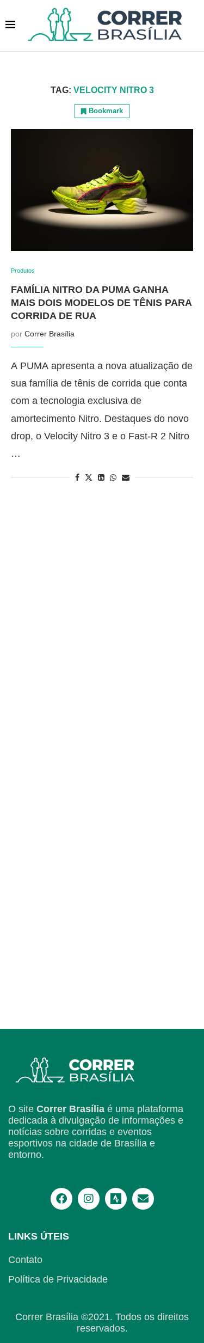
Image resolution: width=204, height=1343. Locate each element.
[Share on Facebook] (77, 477)
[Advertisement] (102, 877)
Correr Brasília (49, 333)
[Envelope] (143, 1199)
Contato (25, 1260)
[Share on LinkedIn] (101, 477)
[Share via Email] (125, 477)
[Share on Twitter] (88, 477)
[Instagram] (89, 1199)
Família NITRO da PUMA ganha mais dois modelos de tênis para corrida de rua (101, 303)
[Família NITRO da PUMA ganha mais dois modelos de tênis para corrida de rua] (102, 189)
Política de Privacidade (58, 1279)
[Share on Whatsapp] (113, 477)
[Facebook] (61, 1199)
